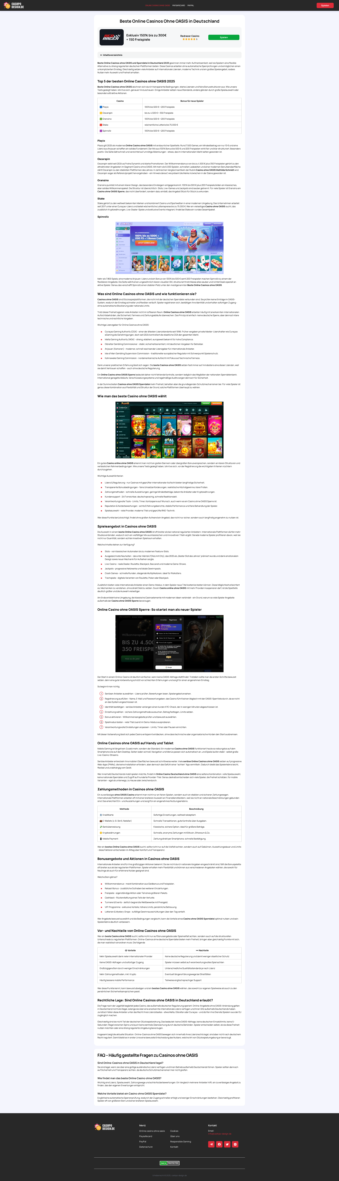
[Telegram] (211, 1144)
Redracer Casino (189, 35)
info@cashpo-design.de (219, 1133)
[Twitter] (227, 1144)
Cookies (174, 1130)
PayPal (191, 5)
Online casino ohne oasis (157, 5)
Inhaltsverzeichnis (112, 55)
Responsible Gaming (180, 1141)
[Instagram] (235, 1144)
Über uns (174, 1136)
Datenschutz (146, 1146)
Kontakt (174, 1146)
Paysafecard (178, 5)
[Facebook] (219, 1144)
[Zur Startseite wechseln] (13, 5)
